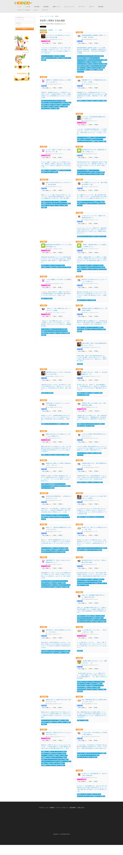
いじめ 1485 (50, 100)
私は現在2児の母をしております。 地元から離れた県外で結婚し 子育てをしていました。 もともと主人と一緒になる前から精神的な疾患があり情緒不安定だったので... (92, 574)
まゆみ (52, 703)
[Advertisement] (61, 821)
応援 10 (60, 43)
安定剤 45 (64, 57)
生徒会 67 (86, 683)
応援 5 (96, 781)
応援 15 (60, 157)
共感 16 (91, 190)
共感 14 (91, 504)
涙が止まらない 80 (67, 170)
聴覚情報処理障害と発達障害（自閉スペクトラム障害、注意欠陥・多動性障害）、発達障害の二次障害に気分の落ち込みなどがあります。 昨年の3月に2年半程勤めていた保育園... (92, 50)
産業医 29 (56, 586)
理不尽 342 (44, 102)
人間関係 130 (50, 108)
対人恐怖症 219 (53, 652)
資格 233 (105, 63)
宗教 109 (50, 102)
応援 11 (96, 223)
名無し (52, 407)
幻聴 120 (97, 755)
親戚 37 (79, 174)
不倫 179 (92, 329)
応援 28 (97, 471)
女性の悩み (44, 179)
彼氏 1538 (44, 100)
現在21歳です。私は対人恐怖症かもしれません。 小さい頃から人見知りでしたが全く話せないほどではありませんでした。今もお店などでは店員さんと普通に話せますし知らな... (56, 644)
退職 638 (105, 60)
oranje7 (52, 39)
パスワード (18, 23)
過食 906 (58, 515)
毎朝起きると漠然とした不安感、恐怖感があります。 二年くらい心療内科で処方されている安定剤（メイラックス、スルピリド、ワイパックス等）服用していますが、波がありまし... (56, 478)
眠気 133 (96, 137)
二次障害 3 (86, 67)
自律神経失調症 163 (53, 484)
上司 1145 (88, 56)
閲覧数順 (50, 30)
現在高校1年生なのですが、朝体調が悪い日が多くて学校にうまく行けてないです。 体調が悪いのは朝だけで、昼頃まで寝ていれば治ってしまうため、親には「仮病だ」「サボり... (92, 164)
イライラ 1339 (81, 60)
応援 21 (97, 43)
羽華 (88, 407)
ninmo (88, 599)
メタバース (45, 10)
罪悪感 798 (65, 548)
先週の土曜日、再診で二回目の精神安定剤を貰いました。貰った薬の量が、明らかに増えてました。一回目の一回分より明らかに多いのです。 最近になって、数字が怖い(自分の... (92, 358)
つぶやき (27, 6)
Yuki (88, 777)
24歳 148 (86, 621)
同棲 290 (63, 100)
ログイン (91, 6)
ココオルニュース (43, 807)
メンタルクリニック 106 (96, 60)
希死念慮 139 (81, 201)
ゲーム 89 (88, 141)
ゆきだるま (54, 736)
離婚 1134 (55, 56)
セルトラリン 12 (99, 139)
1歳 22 (49, 205)
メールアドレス (19, 17)
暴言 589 (59, 584)
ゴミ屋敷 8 (97, 203)
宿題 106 (104, 689)
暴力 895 (64, 753)
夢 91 (79, 271)
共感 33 (91, 43)
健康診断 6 (93, 141)
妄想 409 (52, 581)
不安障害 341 (96, 201)
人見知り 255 (52, 203)
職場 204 (80, 67)
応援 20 (61, 252)
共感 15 (55, 87)
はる (88, 153)
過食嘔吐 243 (57, 550)
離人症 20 (80, 236)
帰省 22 (85, 65)
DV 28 (92, 203)
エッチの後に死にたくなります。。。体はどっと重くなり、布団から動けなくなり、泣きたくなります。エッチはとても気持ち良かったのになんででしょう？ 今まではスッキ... (92, 644)
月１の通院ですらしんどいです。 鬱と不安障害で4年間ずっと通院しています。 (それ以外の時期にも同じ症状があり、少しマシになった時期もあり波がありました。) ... (92, 196)
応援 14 (61, 316)
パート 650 (80, 61)
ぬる (52, 531)
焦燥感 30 (52, 267)
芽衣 (88, 531)
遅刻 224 (96, 172)
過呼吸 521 (44, 454)
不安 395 (97, 67)
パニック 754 (81, 56)
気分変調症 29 (89, 137)
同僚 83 (67, 586)
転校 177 (65, 755)
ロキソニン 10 (81, 453)
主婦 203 (69, 761)
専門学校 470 (51, 753)
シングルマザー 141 (61, 203)
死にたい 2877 (88, 423)
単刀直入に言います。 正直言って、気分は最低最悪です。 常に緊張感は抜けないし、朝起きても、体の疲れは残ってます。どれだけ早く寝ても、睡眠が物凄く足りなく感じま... (92, 387)
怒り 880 (97, 329)
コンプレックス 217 (52, 759)
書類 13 (60, 106)
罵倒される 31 (93, 685)
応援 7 (96, 87)
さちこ (88, 634)
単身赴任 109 (97, 583)
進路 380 (87, 689)
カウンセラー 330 (95, 267)
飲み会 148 (58, 753)
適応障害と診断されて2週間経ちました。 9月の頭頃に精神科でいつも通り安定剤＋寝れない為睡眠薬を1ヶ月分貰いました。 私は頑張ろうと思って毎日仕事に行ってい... (92, 322)
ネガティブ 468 (81, 137)
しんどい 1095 (81, 63)
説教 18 (44, 106)
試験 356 (101, 56)
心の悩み (43, 32)
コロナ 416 (80, 455)
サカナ (88, 438)
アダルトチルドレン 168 (47, 761)
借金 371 (101, 617)
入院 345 (50, 586)
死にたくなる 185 (102, 619)
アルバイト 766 (81, 170)
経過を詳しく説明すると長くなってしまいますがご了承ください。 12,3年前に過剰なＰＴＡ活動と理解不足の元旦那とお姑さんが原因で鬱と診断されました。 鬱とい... (56, 746)
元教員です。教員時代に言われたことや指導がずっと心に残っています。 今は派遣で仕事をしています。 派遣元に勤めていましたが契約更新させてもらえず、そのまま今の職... (56, 94)
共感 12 (91, 124)
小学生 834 (44, 583)
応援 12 (60, 287)
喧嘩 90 (44, 60)
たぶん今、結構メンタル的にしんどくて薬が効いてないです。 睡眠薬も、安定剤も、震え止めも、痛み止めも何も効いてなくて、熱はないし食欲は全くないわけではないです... (56, 164)
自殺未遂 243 (95, 617)
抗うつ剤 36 (60, 759)
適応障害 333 (100, 327)
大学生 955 (80, 617)
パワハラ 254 (57, 102)
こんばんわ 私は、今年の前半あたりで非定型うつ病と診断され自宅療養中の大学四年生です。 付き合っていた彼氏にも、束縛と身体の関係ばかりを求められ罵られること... (92, 747)
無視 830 (44, 104)
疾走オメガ (89, 347)
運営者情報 (73, 807)
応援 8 (60, 87)
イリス (52, 248)
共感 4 (54, 43)
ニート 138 (80, 394)
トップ (19, 6)
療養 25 (44, 335)
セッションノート (69, 6)
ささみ (88, 283)
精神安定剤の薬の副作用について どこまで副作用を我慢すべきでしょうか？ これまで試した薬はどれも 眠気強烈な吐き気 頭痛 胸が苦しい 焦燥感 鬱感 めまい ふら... (56, 259)
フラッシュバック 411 (46, 56)
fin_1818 (89, 500)
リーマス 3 (58, 331)
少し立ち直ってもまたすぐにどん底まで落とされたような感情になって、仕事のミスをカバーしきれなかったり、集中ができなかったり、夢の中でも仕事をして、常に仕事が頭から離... (91, 511)
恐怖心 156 (94, 482)
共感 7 (90, 223)
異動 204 (86, 61)
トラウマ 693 (52, 57)
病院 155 (57, 108)
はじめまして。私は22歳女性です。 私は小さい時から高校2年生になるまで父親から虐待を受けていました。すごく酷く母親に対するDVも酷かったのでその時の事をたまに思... (92, 788)
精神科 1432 (80, 265)
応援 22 (97, 157)
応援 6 (96, 124)
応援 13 (97, 351)
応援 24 (97, 668)
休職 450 (50, 454)
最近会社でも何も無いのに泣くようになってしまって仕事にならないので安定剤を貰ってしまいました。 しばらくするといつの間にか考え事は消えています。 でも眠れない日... (92, 294)
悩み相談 (36, 6)
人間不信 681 (100, 265)
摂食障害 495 (45, 550)
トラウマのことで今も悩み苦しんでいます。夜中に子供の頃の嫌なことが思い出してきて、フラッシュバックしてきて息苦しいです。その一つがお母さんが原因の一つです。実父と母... (55, 50)
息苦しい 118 (61, 56)
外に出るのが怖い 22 (82, 583)
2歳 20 (54, 205)
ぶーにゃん (54, 312)
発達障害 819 (88, 57)
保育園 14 (86, 69)
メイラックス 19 (61, 484)
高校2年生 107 (96, 796)
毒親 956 (86, 685)
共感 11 (55, 252)
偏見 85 (86, 581)
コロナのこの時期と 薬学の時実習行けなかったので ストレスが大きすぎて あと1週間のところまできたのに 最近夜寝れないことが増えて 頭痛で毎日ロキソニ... (92, 448)
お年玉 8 (96, 174)
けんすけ (53, 283)
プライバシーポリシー (62, 807)
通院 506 (88, 63)
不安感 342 (64, 329)
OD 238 (80, 329)
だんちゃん (89, 736)
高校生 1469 (51, 170)
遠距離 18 (62, 104)
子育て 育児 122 (53, 201)
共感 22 (91, 471)
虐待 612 (64, 757)
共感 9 (54, 157)
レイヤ (88, 186)
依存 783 (87, 619)
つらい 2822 (50, 552)
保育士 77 (94, 63)
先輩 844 (69, 102)
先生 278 (104, 65)
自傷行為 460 (98, 61)
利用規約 (52, 807)
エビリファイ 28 (52, 423)
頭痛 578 (50, 265)
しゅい (53, 153)
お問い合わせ (80, 807)
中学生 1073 (88, 681)
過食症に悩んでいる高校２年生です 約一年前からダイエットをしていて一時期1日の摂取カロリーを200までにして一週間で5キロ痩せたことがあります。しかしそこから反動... (56, 714)
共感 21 (91, 87)
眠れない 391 (81, 300)
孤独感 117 (55, 333)
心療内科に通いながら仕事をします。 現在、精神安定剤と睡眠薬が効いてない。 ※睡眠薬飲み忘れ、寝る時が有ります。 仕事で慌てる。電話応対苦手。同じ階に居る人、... (92, 418)
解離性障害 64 (58, 170)
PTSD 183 (98, 794)
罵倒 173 (98, 689)
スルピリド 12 (45, 487)
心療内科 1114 (81, 267)
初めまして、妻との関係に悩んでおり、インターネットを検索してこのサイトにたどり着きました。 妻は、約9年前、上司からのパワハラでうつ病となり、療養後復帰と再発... (56, 323)
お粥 (88, 703)
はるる (52, 84)
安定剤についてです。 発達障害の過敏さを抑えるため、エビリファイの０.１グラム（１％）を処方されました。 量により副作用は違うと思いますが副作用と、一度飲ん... (56, 418)
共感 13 (55, 441)
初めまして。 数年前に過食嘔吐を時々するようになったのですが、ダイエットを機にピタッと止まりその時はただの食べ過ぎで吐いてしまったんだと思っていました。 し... (56, 542)
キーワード (82, 6)
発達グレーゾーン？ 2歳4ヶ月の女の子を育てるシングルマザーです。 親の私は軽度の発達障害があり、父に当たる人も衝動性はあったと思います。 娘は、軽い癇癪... (56, 196)
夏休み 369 (92, 683)
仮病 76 (91, 172)
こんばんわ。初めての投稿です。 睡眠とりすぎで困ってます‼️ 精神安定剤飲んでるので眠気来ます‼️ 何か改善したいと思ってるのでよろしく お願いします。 (56, 293)
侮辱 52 (100, 392)
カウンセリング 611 (95, 753)
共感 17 (55, 190)
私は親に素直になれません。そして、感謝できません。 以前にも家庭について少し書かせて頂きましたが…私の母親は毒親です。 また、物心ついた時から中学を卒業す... (92, 675)
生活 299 (69, 267)
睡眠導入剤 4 (99, 69)
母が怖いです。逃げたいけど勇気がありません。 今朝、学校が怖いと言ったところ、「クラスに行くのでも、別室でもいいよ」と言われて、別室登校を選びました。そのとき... (92, 542)
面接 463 (92, 61)
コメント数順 (58, 30)
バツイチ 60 (80, 581)
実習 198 (93, 453)
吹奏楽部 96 (86, 687)
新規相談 (46, 6)
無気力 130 (86, 139)
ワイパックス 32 (45, 486)
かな (52, 438)
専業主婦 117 (61, 763)
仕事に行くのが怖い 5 (58, 454)
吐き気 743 (56, 265)
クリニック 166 (96, 57)
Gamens (53, 467)
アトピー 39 (65, 581)
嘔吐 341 (57, 552)
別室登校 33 (86, 550)
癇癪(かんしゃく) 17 (62, 201)
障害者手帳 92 (81, 57)
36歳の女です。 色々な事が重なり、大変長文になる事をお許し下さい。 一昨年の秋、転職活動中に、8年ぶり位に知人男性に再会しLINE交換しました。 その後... (56, 510)
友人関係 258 (45, 515)
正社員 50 (56, 104)
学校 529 (55, 106)
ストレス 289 (97, 65)
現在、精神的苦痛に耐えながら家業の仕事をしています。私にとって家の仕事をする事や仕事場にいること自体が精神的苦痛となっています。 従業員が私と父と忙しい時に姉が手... (92, 714)
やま (52, 186)
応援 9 (60, 380)
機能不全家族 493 (88, 615)
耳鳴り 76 (88, 300)
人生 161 (80, 205)
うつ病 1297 (44, 329)
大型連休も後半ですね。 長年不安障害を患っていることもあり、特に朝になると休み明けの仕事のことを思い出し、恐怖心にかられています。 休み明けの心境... (92, 477)
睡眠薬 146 (44, 170)
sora (52, 500)
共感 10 (91, 157)
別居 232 (88, 267)
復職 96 (49, 763)
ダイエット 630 (45, 548)
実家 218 (91, 65)
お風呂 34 (60, 205)
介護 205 (57, 765)
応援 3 (96, 707)
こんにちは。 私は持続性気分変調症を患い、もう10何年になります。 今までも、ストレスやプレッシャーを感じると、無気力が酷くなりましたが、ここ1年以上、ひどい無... (92, 131)
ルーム (36, 10)
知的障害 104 (45, 765)
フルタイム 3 (81, 71)
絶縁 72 (97, 621)
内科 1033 (102, 267)
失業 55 (60, 755)
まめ (88, 564)
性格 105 (80, 69)
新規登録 (100, 6)
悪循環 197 (88, 170)
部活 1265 (57, 100)
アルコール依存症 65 (46, 755)
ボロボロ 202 (81, 689)
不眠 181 (99, 63)
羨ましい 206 (81, 619)
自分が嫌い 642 (54, 650)
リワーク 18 (58, 757)
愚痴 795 (50, 517)
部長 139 (93, 689)
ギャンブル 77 (87, 617)
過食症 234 (44, 722)
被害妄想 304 (51, 583)
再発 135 (62, 333)
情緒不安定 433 (88, 516)
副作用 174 (44, 265)
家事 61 (99, 141)
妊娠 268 (92, 794)
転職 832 (88, 60)
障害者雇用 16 (92, 69)
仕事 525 (92, 67)
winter (88, 39)
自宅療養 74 (103, 753)
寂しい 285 (104, 583)
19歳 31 (99, 236)
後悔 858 (58, 722)
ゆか (88, 120)
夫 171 (69, 57)
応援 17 (61, 471)
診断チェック (56, 6)
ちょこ (88, 312)
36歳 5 (43, 519)
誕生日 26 (102, 174)
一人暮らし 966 (95, 56)
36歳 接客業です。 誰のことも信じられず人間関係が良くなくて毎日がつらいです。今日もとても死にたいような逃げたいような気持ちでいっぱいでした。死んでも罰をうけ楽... (56, 575)
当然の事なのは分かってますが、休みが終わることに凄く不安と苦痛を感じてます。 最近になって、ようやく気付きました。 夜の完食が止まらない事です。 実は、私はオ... (56, 387)
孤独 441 (44, 331)
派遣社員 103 (94, 392)
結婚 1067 (80, 585)
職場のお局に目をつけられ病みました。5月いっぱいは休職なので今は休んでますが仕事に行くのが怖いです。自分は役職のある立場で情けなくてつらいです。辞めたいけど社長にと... (56, 449)
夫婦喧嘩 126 (45, 57)
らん (52, 634)
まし (52, 564)
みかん (88, 665)
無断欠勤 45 (85, 329)
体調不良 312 (45, 201)
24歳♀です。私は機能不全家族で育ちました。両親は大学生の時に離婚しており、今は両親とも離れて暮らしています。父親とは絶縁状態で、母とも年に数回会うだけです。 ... (91, 610)
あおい (88, 219)
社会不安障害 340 (45, 650)
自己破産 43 (103, 621)
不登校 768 (64, 751)
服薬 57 (58, 57)
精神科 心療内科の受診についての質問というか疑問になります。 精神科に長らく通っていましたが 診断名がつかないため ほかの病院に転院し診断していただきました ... (92, 259)
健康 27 (102, 67)
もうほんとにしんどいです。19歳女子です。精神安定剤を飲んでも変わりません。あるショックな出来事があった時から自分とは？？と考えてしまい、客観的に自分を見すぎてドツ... (92, 230)
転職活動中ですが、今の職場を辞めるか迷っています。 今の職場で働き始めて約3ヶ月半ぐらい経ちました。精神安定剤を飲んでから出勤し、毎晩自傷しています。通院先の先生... (92, 94)
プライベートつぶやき (23, 10)
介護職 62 (54, 755)
